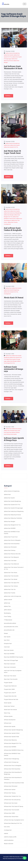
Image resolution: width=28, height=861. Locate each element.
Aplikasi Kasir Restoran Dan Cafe (12, 553)
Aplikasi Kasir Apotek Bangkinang (11, 290)
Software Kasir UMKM (9, 813)
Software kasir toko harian (10, 803)
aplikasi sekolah (8, 599)
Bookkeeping (7, 613)
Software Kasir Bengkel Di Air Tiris (12, 743)
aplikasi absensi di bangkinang (12, 53)
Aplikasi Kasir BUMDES (9, 528)
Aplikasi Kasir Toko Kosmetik (11, 576)
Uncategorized (7, 224)
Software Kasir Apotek (11, 434)
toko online (7, 826)
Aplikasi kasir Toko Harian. (10, 572)
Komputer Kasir (13, 430)
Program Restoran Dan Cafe (11, 699)
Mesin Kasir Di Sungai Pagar (11, 660)
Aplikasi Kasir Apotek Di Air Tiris (11, 147)
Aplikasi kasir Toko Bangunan (11, 557)
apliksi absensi (7, 609)
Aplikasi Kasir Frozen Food (10, 537)
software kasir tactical (9, 789)
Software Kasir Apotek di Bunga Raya (14, 439)
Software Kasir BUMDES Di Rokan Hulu (13, 750)
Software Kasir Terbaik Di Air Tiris (12, 796)
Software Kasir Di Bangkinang (11, 758)
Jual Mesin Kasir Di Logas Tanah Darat (12, 152)
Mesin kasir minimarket (10, 667)
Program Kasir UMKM (9, 689)
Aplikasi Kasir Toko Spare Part (11, 582)
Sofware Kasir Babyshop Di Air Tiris (13, 823)
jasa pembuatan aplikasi (10, 623)
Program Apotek (8, 682)
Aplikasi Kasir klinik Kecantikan (12, 543)
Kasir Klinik (7, 640)
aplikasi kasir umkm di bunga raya (12, 596)
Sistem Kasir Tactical (9, 706)
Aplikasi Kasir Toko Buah (10, 560)
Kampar (6, 633)
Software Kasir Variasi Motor (11, 816)
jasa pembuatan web (9, 630)
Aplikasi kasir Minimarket (10, 547)
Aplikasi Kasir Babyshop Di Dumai (12, 514)
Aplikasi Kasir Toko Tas (10, 589)
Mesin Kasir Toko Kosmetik (10, 679)
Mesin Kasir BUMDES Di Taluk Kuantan (13, 657)
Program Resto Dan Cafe (10, 696)
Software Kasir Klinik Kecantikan (12, 769)
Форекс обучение (8, 843)
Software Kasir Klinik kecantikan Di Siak (14, 782)
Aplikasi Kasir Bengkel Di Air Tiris (12, 525)
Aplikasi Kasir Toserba (12, 222)
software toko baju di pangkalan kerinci (14, 820)
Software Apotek (8, 716)
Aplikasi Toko (7, 430)
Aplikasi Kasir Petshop (9, 550)
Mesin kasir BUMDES (9, 653)
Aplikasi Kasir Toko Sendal (10, 579)
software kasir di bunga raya (11, 762)
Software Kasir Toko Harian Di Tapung (13, 806)
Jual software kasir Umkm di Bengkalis (13, 229)
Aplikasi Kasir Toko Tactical (11, 586)
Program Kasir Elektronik (10, 686)
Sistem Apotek (7, 702)
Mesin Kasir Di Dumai (13, 297)
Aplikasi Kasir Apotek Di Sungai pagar (13, 508)
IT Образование (8, 620)
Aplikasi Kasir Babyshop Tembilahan (13, 518)
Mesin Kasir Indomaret (9, 663)
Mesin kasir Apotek (10, 432)
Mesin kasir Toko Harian (10, 675)
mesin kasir (7, 647)
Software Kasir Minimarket (10, 786)
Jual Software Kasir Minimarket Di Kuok (13, 67)
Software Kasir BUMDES (10, 746)
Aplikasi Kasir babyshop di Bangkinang (12, 213)
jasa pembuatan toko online (11, 626)
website (6, 833)
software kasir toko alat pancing (12, 799)
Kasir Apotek (7, 636)
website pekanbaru (9, 840)
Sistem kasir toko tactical (10, 709)
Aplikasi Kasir (7, 145)
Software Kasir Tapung (9, 793)
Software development (9, 719)
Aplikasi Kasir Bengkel (9, 214)
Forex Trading (7, 616)
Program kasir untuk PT (10, 692)
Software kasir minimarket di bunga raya (13, 369)
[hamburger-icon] (24, 4)
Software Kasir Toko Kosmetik (11, 809)
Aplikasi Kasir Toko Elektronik (11, 564)
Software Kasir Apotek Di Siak (11, 736)
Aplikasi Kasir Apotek (8, 55)
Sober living (7, 713)
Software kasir (7, 723)
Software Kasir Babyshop (10, 740)
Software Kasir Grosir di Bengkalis (12, 765)
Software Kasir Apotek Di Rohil (11, 733)
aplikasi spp (7, 603)
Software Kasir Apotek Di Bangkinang (13, 730)
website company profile (10, 836)
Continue (8, 95)
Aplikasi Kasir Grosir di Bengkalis (12, 540)
